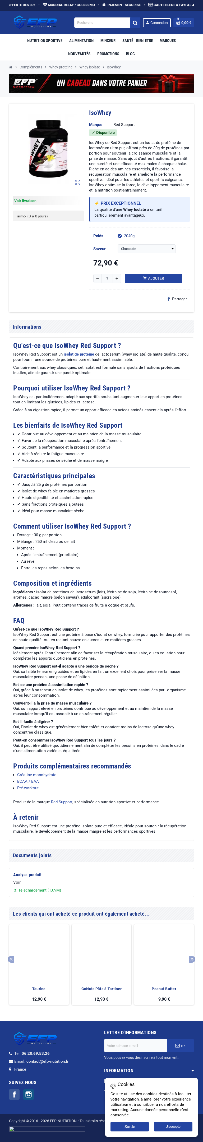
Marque (95, 124)
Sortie (129, 1126)
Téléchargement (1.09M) (37, 890)
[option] (39, 964)
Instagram (28, 1094)
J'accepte (173, 1127)
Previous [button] (11, 959)
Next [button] (192, 959)
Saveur (99, 248)
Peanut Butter (164, 989)
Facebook (14, 1094)
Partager (179, 299)
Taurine (39, 989)
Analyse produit (27, 874)
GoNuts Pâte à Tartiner (101, 989)
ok (183, 1045)
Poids (98, 236)
